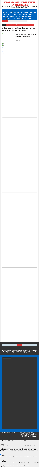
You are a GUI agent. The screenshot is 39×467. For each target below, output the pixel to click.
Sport (18, 12)
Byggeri (26, 18)
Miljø (23, 16)
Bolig (31, 12)
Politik (14, 12)
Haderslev (8, 10)
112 (8, 14)
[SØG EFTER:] (32, 20)
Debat (11, 18)
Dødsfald (18, 18)
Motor (4, 12)
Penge (19, 16)
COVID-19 (15, 14)
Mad (32, 10)
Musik (8, 18)
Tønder (18, 10)
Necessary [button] (1, 453)
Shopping (4, 18)
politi (26, 16)
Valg (14, 18)
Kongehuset (30, 16)
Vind (16, 16)
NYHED (11, 12)
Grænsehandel (12, 16)
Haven (22, 18)
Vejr (21, 12)
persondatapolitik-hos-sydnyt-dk (27, 352)
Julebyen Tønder (5, 16)
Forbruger (17, 33)
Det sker (30, 18)
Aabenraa (4, 10)
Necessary (3, 454)
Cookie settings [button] (19, 440)
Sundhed (34, 12)
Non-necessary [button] (2, 460)
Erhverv (29, 10)
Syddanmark (5, 14)
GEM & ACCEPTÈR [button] (3, 466)
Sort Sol (20, 14)
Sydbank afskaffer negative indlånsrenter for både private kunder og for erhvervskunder (25, 35)
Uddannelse (30, 14)
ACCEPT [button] (24, 440)
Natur (7, 12)
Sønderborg (14, 10)
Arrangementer (23, 10)
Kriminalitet (25, 14)
